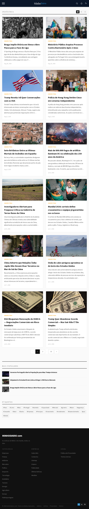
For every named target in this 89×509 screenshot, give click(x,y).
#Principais (39, 412)
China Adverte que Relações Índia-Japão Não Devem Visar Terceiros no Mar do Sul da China (21, 266)
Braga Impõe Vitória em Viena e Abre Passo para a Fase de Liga (33, 388)
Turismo (4, 483)
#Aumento (35, 408)
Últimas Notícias (36, 472)
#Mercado (55, 408)
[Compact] (85, 11)
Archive (46, 506)
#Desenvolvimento (73, 412)
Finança (4, 457)
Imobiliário (5, 479)
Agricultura (5, 490)
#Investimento (61, 412)
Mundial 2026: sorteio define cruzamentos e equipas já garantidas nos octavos (66, 210)
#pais (83, 412)
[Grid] (77, 11)
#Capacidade (45, 408)
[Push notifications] (81, 3)
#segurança (80, 408)
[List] (81, 11)
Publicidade (35, 468)
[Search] (77, 3)
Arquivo (33, 464)
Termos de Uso (66, 457)
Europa (4, 494)
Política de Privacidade (68, 453)
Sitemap (34, 460)
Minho (40, 3)
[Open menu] (3, 3)
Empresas (5, 453)
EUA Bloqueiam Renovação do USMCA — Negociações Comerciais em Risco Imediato (22, 322)
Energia (4, 486)
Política (4, 468)
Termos (61, 506)
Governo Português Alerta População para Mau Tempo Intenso (33, 372)
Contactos (34, 457)
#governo (64, 408)
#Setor (14, 412)
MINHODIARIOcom (12, 436)
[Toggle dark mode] (86, 3)
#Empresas (30, 412)
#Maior (72, 408)
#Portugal (26, 408)
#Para (5, 408)
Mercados (5, 464)
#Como (12, 408)
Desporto (5, 472)
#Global (5, 416)
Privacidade (53, 506)
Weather (34, 475)
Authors (39, 506)
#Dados (21, 412)
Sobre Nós (34, 453)
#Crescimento (50, 412)
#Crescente (6, 412)
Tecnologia (5, 475)
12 (51, 351)
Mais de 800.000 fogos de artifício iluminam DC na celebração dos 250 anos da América (65, 154)
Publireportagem (7, 498)
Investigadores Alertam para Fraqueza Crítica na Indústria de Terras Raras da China (19, 210)
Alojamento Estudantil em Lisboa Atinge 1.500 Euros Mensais (32, 380)
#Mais (19, 408)
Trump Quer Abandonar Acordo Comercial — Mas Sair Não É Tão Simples (63, 322)
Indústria (8, 41)
